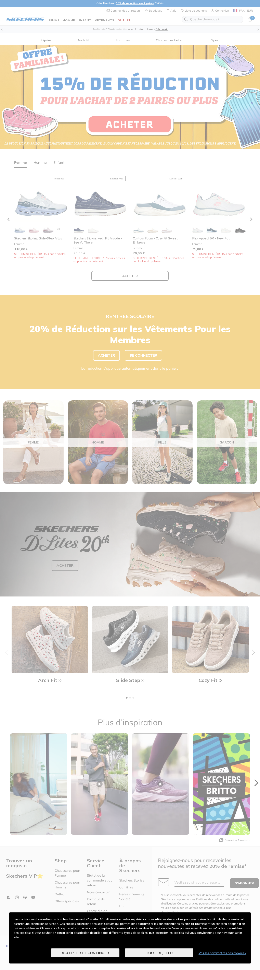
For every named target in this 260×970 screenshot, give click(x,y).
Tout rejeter (159, 952)
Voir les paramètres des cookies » (223, 953)
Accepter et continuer (85, 952)
